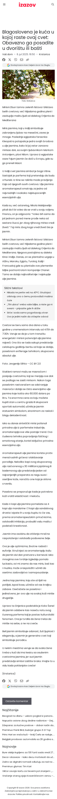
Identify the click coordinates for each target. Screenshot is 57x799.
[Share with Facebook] (3, 59)
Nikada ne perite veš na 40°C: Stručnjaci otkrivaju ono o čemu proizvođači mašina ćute (30, 296)
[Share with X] (9, 59)
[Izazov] (27, 4)
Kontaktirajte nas (41, 794)
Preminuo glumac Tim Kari (16, 766)
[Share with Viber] (15, 59)
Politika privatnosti (24, 794)
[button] (52, 5)
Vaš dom (7, 54)
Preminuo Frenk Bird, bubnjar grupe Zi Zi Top (26, 730)
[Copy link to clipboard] (27, 59)
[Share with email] (21, 59)
